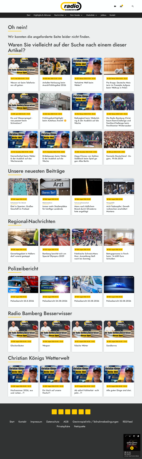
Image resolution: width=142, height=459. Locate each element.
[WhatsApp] (10, 6)
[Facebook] (14, 6)
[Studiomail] (27, 6)
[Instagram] (18, 6)
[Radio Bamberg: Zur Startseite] (71, 6)
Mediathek (90, 15)
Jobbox (103, 15)
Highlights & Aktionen (42, 15)
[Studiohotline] (31, 6)
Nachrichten (59, 15)
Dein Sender (75, 15)
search (132, 6)
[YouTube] (23, 6)
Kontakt (112, 15)
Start (28, 15)
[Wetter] (127, 6)
